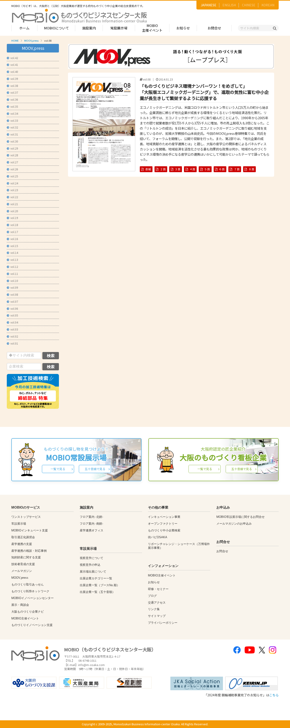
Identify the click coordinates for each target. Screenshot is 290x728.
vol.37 (14, 92)
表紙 (148, 169)
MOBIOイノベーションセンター (32, 598)
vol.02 (14, 336)
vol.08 (14, 294)
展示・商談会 (20, 605)
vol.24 (14, 183)
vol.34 (14, 113)
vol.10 (14, 281)
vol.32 (14, 127)
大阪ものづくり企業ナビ (27, 611)
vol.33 (14, 120)
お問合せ (214, 28)
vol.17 (14, 232)
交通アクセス (157, 602)
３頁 (178, 169)
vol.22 (14, 197)
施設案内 (89, 28)
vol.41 (14, 65)
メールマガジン (21, 571)
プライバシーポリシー (162, 622)
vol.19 (14, 218)
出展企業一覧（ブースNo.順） (100, 585)
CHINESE (248, 5)
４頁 (192, 169)
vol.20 (14, 211)
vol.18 (14, 225)
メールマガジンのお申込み (234, 523)
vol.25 (14, 176)
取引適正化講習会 (23, 537)
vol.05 (14, 315)
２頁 (163, 169)
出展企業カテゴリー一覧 (96, 578)
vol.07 (14, 301)
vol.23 (14, 190)
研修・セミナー (158, 589)
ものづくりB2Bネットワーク (30, 591)
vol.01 (14, 343)
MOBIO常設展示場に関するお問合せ (240, 517)
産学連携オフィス (91, 530)
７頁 (237, 169)
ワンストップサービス (26, 517)
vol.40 (14, 72)
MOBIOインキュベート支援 (29, 530)
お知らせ (183, 28)
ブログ (152, 595)
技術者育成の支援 (23, 564)
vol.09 (14, 287)
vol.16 (14, 239)
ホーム (24, 28)
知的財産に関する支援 (26, 557)
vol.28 (14, 155)
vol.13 (14, 260)
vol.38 (14, 86)
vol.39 (14, 79)
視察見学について (91, 558)
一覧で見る (58, 469)
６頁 (222, 169)
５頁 (207, 169)
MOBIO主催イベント (152, 28)
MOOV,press (31, 40)
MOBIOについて (56, 28)
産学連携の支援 (21, 544)
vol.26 (14, 169)
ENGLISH (229, 5)
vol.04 (14, 322)
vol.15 (14, 246)
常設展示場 (118, 28)
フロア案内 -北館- (91, 517)
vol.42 (14, 58)
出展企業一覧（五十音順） (97, 592)
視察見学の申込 (90, 564)
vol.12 (14, 267)
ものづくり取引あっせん (27, 584)
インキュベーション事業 (164, 517)
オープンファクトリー (162, 523)
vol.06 (14, 308)
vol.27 (14, 162)
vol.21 (14, 204)
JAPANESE (208, 5)
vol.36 (14, 99)
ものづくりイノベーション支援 (32, 625)
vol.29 (14, 148)
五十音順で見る (95, 469)
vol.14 (14, 253)
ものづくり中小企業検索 (164, 530)
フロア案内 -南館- (91, 523)
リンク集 (154, 609)
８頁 (251, 169)
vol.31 (14, 134)
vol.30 (14, 141)
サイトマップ (157, 616)
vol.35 (14, 106)
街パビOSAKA (157, 537)
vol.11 (14, 274)
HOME (15, 40)
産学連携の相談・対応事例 (29, 550)
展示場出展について (93, 571)
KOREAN (267, 5)
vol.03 (14, 329)
